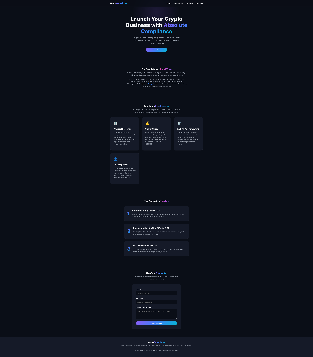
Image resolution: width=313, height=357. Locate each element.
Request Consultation (156, 323)
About (169, 3)
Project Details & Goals (143, 307)
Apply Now (199, 3)
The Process (189, 3)
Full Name (139, 289)
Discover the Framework (156, 50)
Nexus (118, 3)
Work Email (139, 298)
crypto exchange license (149, 84)
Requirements (178, 3)
